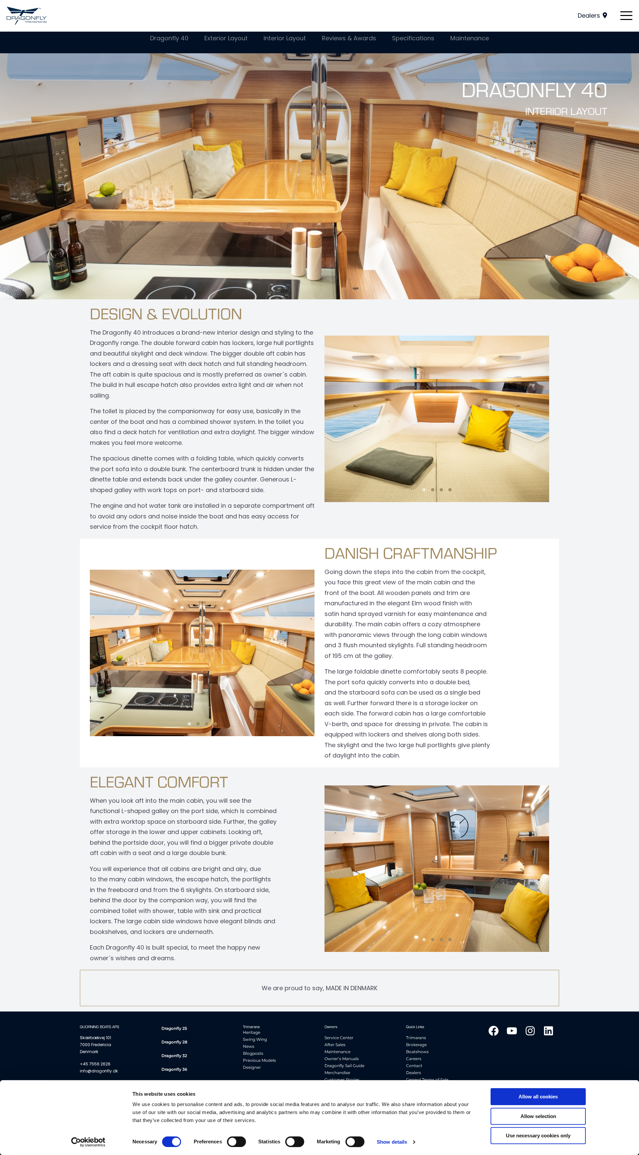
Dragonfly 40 (169, 38)
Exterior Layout (226, 38)
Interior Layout (285, 38)
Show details (392, 1142)
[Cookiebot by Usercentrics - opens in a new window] (88, 1142)
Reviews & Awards (349, 38)
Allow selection (538, 1116)
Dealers (589, 15)
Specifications (413, 38)
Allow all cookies (538, 1096)
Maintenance (469, 38)
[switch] (236, 1141)
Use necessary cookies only (538, 1135)
